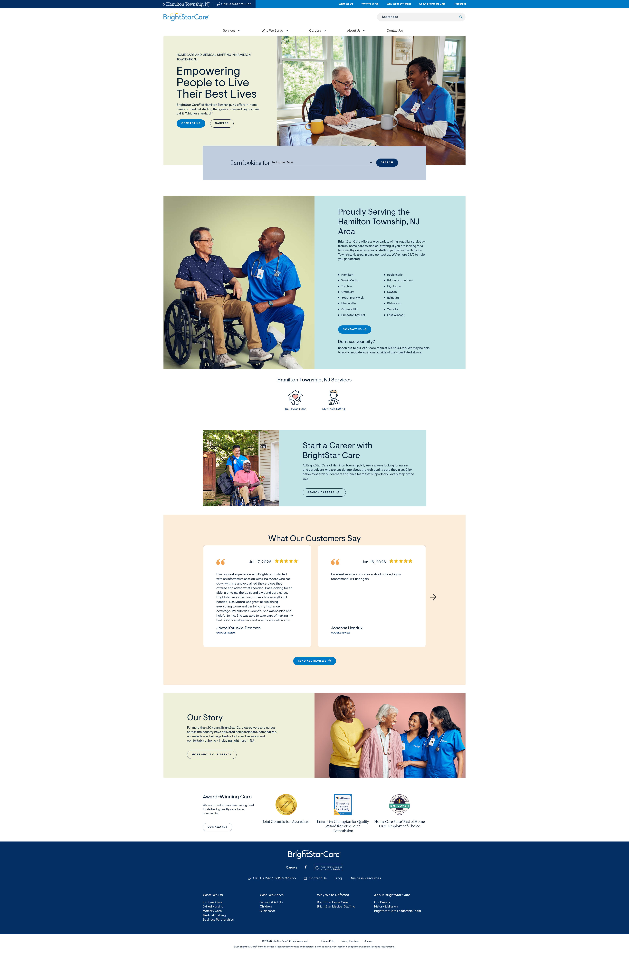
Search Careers (323, 494)
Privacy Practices (350, 941)
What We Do (346, 5)
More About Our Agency (212, 755)
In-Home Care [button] (282, 162)
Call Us (236, 4)
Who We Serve (370, 5)
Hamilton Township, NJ (188, 4)
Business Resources (365, 878)
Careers (222, 123)
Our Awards (218, 827)
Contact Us (190, 123)
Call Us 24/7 (274, 878)
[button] (231, 31)
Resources (460, 5)
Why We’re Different (399, 5)
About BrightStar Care (432, 5)
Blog (338, 878)
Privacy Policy (328, 941)
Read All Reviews (312, 661)
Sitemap (368, 941)
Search (387, 162)
